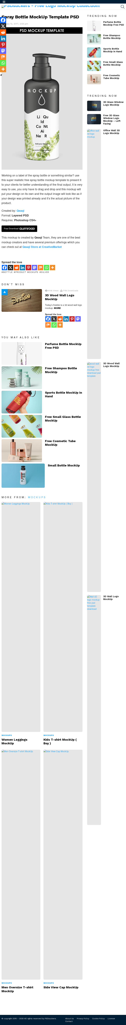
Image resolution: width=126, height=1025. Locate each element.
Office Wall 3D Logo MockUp (111, 132)
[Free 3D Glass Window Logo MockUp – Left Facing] (94, 119)
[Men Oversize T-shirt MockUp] (21, 865)
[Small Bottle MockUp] (23, 476)
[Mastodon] (34, 267)
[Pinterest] (28, 267)
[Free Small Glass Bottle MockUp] (22, 426)
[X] (10, 267)
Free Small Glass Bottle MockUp (113, 63)
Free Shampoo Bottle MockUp (112, 37)
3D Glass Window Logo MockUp (113, 103)
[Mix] (40, 267)
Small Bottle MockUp (64, 465)
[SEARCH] (122, 7)
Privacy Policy (83, 1018)
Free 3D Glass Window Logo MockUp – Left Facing (111, 119)
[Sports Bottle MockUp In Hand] (22, 402)
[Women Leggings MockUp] (21, 617)
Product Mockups (26, 272)
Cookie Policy (98, 1018)
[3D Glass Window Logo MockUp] (94, 106)
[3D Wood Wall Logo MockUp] (22, 300)
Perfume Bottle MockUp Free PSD (113, 23)
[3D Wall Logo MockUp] (94, 710)
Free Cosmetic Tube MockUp (111, 77)
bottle (8, 272)
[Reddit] (16, 267)
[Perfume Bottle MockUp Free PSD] (22, 353)
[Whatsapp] (46, 267)
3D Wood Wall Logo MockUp (111, 365)
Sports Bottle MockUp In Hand (112, 50)
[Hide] (1, 75)
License (111, 1018)
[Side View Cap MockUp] (62, 865)
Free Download (11, 228)
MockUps (37, 497)
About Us (69, 1018)
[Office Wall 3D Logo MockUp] (94, 244)
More (57, 308)
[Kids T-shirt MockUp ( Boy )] (62, 617)
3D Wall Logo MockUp (111, 598)
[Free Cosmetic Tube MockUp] (22, 450)
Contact (69, 1021)
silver (45, 272)
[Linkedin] (22, 267)
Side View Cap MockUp (60, 987)
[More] (52, 267)
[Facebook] (4, 267)
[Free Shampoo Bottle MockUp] (22, 377)
